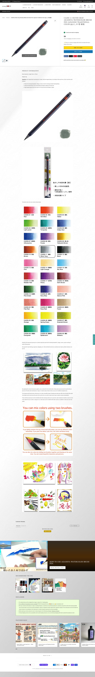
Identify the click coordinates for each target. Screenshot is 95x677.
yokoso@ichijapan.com (89, 1)
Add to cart (78, 47)
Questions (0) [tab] (23, 525)
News (32, 7)
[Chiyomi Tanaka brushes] (47, 585)
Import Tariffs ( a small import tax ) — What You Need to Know (26, 635)
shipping (69, 38)
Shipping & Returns (55, 611)
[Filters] (71, 526)
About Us (25, 7)
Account (89, 6)
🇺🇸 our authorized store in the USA (85, 11)
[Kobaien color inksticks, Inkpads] (21, 585)
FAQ (29, 7)
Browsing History (6, 11)
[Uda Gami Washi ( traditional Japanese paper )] (34, 585)
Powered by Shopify (59, 668)
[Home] (6, 6)
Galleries (69, 4)
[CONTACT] (79, 1)
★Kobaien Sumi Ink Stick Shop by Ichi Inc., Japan (45, 668)
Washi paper (48, 4)
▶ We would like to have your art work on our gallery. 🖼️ (75, 60)
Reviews (64, 4)
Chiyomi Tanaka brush (38, 4)
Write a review (47, 531)
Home (3, 17)
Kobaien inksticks (27, 4)
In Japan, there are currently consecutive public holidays (69, 635)
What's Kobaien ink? (56, 4)
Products (8, 17)
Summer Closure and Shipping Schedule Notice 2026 (48, 635)
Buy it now (78, 51)
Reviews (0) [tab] (18, 525)
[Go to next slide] (79, 636)
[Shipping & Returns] (16, 1)
